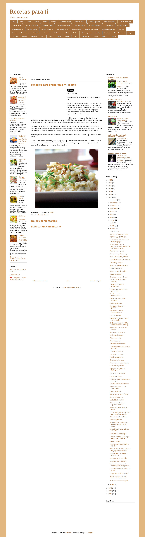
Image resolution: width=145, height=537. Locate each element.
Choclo (53, 22)
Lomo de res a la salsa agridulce (17, 119)
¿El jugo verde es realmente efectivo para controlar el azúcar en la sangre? (124, 84)
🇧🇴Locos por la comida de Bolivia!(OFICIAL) (18, 279)
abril (111, 223)
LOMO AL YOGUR (116, 274)
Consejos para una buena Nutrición (118, 78)
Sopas (96, 36)
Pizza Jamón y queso (117, 251)
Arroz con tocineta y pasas (119, 265)
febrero (113, 229)
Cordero (14, 33)
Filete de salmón (115, 315)
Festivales (57, 33)
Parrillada (15, 36)
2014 (110, 491)
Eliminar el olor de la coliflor (119, 384)
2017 (110, 194)
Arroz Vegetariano (116, 420)
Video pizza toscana (116, 354)
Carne (29, 22)
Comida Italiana (122, 25)
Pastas (24, 36)
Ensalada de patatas (117, 366)
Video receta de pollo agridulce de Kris (117, 404)
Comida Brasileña (125, 22)
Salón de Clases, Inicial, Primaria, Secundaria (117, 136)
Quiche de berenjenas (117, 373)
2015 (110, 488)
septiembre (114, 208)
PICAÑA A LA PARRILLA (118, 237)
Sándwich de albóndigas (118, 434)
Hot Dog (97, 33)
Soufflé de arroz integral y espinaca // (118, 454)
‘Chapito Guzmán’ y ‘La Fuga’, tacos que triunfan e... (120, 437)
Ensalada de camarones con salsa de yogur (119, 241)
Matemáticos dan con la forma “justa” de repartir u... (120, 465)
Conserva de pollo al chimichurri (117, 285)
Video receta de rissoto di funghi (118, 328)
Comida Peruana (62, 29)
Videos (104, 36)
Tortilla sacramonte (116, 357)
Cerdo (37, 22)
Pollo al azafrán (115, 341)
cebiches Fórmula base (118, 344)
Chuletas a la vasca (116, 335)
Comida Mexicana (47, 29)
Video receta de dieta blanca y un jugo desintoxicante (120, 450)
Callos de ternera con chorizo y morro (120, 347)
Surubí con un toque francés (119, 363)
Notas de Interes (119, 33)
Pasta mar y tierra (116, 268)
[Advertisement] (72, 56)
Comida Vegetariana (108, 29)
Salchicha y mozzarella (117, 332)
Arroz (13, 22)
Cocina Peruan (15, 275)
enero (112, 484)
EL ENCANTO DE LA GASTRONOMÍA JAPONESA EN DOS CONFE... (120, 246)
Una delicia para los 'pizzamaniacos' (116, 311)
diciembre (113, 200)
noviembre (114, 203)
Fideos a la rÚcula (116, 376)
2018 (110, 191)
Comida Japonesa (17, 29)
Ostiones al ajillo (22, 160)
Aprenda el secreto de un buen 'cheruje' (22, 99)
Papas (131, 33)
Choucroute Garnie (116, 397)
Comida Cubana (47, 25)
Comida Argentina (94, 22)
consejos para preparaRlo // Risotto (119, 445)
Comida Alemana (65, 22)
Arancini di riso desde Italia (119, 234)
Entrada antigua (95, 281)
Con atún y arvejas (116, 263)
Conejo (121, 29)
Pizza (42, 36)
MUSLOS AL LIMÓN (117, 400)
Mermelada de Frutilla (124, 101)
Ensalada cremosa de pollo (119, 277)
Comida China (16, 25)
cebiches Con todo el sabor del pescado (119, 319)
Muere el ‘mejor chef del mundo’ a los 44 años (118, 477)
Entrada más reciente (40, 281)
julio (111, 214)
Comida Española (79, 25)
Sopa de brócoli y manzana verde (122, 119)
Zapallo (113, 36)
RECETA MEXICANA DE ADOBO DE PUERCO (22, 238)
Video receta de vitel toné (118, 417)
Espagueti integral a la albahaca (117, 369)
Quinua (58, 36)
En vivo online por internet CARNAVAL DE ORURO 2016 (18, 259)
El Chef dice (112, 116)
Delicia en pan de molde (118, 271)
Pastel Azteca (114, 231)
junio (112, 217)
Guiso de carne (115, 441)
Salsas (67, 36)
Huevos (106, 33)
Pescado (34, 36)
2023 (110, 183)
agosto (112, 211)
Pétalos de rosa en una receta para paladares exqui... (120, 413)
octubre (113, 206)
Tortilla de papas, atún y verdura (118, 299)
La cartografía (121, 138)
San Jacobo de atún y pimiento (117, 307)
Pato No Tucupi (21, 197)
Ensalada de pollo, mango (119, 254)
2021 (110, 189)
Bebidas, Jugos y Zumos (117, 153)
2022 (110, 186)
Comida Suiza (76, 29)
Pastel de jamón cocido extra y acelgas (120, 380)
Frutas (75, 33)
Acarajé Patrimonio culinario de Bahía (119, 430)
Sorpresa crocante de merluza (120, 260)
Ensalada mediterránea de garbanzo (119, 290)
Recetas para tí (29, 11)
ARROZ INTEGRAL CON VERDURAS (118, 387)
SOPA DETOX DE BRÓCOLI (119, 394)
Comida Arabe (79, 22)
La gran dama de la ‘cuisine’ (119, 473)
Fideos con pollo (115, 338)
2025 (110, 180)
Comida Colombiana (31, 25)
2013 (110, 494)
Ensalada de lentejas (117, 360)
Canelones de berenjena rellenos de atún (118, 295)
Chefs (45, 22)
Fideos (67, 33)
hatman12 (68, 533)
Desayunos (25, 33)
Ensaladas (36, 33)
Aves (21, 22)
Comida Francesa (95, 25)
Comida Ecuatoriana (63, 25)
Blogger (90, 533)
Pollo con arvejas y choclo (119, 257)
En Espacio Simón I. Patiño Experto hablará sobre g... (119, 324)
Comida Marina (32, 29)
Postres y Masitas (115, 100)
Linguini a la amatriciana (118, 461)
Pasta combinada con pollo (119, 481)
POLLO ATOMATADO (22, 79)
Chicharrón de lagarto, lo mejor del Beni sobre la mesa (22, 139)
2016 (110, 197)
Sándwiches (85, 36)
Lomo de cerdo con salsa (118, 458)
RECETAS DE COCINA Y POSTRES (18, 270)
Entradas (47, 33)
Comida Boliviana (109, 22)
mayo (112, 220)
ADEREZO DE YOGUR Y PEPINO (118, 281)
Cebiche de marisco (116, 351)
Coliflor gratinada (116, 391)
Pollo (50, 36)
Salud (75, 36)
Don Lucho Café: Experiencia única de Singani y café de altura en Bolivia (124, 158)
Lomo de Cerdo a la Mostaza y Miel (120, 469)
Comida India (109, 25)
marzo (112, 226)
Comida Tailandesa (91, 29)
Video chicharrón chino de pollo (118, 408)
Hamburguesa (86, 33)
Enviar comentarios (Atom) (71, 287)
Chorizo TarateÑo (21, 178)
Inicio (68, 281)
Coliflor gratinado (116, 303)
